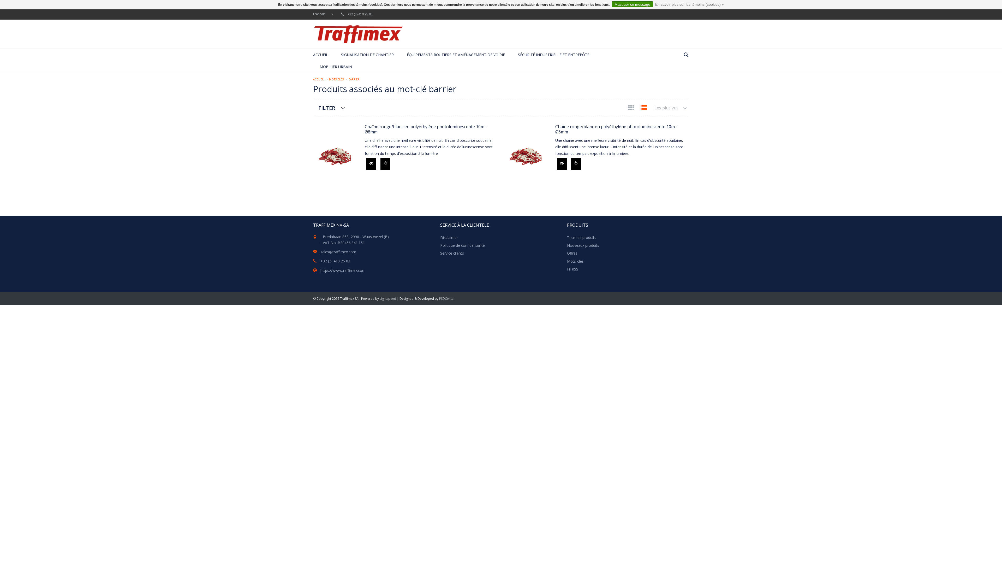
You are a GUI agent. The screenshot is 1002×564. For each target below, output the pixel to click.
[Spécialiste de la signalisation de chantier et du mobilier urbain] (358, 34)
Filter (326, 107)
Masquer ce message (632, 4)
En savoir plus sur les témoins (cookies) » (689, 4)
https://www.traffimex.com (343, 270)
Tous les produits (581, 237)
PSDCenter (447, 298)
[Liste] (644, 108)
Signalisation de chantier (367, 54)
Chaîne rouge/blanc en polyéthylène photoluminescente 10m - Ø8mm (426, 129)
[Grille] (631, 108)
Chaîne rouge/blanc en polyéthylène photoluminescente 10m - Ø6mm (616, 129)
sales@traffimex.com (338, 251)
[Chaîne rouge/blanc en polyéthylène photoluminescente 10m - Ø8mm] (336, 155)
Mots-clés (336, 79)
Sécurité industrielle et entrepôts (553, 54)
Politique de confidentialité (462, 245)
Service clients (452, 253)
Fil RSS (572, 269)
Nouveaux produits (583, 245)
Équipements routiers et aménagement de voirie (456, 54)
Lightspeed (388, 298)
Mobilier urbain (336, 66)
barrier (354, 79)
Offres (572, 253)
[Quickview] (371, 164)
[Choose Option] (385, 164)
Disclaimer (449, 237)
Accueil (320, 54)
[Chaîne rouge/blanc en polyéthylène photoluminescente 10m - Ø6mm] (527, 155)
